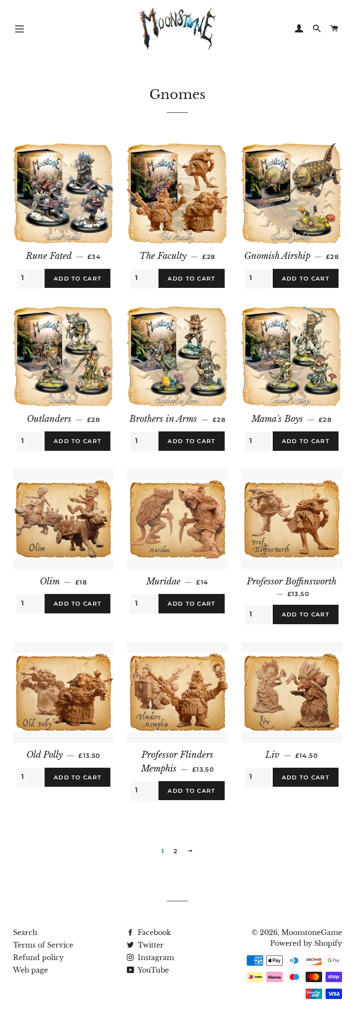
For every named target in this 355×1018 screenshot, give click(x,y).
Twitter (150, 945)
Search (25, 932)
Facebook (153, 932)
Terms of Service (43, 945)
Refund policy (38, 957)
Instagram (155, 957)
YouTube (152, 970)
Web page (30, 970)
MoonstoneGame (311, 932)
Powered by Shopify (306, 943)
